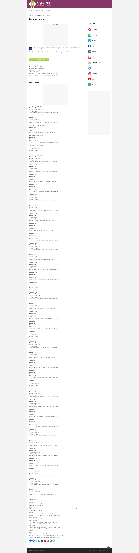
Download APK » (33, 107)
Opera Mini (94, 29)
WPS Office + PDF (96, 57)
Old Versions (73, 52)
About (108, 550)
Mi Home (94, 84)
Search (48, 10)
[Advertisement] (55, 35)
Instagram (94, 73)
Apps (30, 10)
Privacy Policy (88, 550)
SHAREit (94, 40)
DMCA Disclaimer (97, 550)
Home (33, 15)
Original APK (41, 550)
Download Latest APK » (39, 59)
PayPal (93, 46)
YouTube (94, 79)
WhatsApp (94, 35)
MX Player (94, 68)
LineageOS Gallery (96, 62)
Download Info (39, 10)
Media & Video (38, 15)
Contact (104, 550)
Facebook (94, 51)
